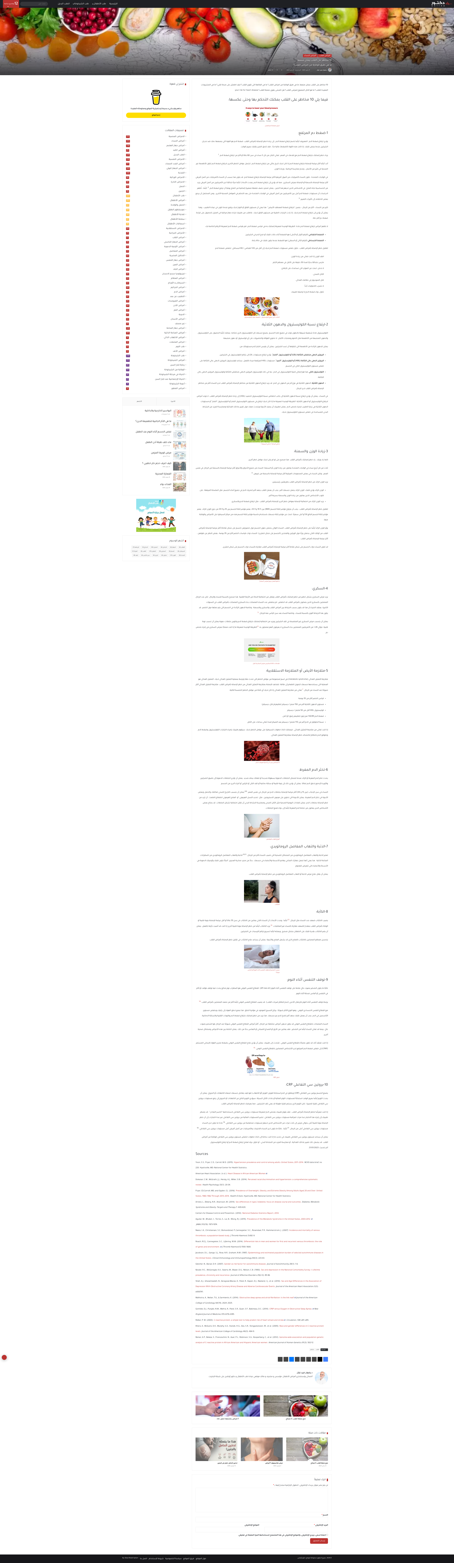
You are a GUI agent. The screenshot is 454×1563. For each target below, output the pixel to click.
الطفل (152, 551)
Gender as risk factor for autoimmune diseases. (245, 1264)
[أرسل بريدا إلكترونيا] (314, 70)
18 (198, 1128)
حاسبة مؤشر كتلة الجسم (248, 515)
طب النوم (180, 347)
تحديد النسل (252, 798)
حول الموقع (201, 1559)
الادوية (182, 315)
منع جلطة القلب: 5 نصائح (319, 1463)
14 (200, 1001)
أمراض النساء (310, 56)
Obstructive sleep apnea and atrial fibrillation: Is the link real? (267, 1298)
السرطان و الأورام (176, 283)
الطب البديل (64, 4)
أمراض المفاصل (177, 251)
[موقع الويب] (311, 1380)
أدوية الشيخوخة (177, 384)
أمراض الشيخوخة (176, 360)
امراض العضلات (177, 342)
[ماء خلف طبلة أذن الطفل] (179, 445)
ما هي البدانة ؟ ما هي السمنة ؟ (270, 444)
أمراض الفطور (178, 388)
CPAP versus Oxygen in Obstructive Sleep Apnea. (291, 1309)
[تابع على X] (315, 70)
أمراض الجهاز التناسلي (174, 242)
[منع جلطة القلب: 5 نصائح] (307, 1449)
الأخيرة (173, 401)
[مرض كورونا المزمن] (179, 455)
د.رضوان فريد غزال (322, 70)
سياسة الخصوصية (173, 1559)
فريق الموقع (188, 1559)
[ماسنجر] (291, 1359)
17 (288, 1128)
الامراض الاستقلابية (175, 228)
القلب (317, 1349)
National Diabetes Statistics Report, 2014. (260, 1213)
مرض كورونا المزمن (161, 453)
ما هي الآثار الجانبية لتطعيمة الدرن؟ (153, 421)
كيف (135, 555)
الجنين (182, 191)
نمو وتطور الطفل (176, 210)
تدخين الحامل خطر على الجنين (227, 1463)
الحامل (164, 547)
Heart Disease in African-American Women (247, 1174)
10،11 (244, 855)
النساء (182, 555)
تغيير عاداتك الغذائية (235, 407)
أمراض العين (179, 265)
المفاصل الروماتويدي (302, 855)
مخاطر (312, 1349)
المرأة (134, 551)
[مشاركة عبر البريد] (286, 1359)
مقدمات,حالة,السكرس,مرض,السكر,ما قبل (266, 663)
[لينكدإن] (302, 1380)
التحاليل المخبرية (177, 256)
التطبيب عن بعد (177, 297)
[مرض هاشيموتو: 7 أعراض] (262, 1449)
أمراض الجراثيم (178, 287)
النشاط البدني (250, 803)
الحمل (182, 187)
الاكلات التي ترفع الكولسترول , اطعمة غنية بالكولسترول (261, 317)
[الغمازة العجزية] (179, 476)
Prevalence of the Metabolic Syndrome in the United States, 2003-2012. (279, 1219)
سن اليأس (145, 555)
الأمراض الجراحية (177, 233)
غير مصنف (180, 324)
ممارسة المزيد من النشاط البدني (275, 1142)
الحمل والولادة (178, 205)
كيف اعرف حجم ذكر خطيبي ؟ (156, 463)
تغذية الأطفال (178, 214)
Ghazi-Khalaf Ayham (131, 1558)
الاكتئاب (277, 904)
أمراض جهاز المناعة (176, 328)
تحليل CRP (276, 1077)
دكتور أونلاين (301, 1558)
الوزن (173, 555)
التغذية (181, 173)
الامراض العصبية (177, 137)
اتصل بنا (143, 1559)
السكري (162, 551)
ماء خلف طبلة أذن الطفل (158, 442)
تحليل (164, 555)
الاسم (325, 1515)
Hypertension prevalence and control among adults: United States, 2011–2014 (268, 1162)
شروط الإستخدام (156, 1559)
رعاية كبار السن (177, 365)
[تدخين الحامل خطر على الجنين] (216, 1449)
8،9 (246, 791)
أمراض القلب (317, 13)
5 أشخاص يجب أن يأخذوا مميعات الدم (267, 762)
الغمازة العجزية (163, 474)
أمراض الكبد (179, 150)
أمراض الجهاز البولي (175, 168)
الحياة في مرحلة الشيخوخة (172, 374)
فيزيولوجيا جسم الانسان (173, 274)
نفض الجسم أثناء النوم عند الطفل (153, 432)
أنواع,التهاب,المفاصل (272, 839)
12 (288, 920)
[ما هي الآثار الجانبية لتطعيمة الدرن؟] (179, 424)
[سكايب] (297, 1359)
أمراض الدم (179, 292)
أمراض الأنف (179, 351)
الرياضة (136, 547)
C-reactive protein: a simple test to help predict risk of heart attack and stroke (249, 1320)
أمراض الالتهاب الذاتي (174, 337)
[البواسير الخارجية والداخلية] (179, 413)
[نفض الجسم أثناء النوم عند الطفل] (179, 434)
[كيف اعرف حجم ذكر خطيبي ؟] (179, 466)
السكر (171, 551)
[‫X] (320, 1359)
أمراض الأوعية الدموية (174, 247)
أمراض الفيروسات (176, 301)
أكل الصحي (317, 274)
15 (254, 1048)
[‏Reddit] (308, 1359)
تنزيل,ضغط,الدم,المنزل (272, 126)
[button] (262, 720)
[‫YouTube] (299, 1380)
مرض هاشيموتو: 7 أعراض (274, 1463)
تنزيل (155, 555)
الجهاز (173, 547)
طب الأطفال (100, 4)
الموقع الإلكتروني (251, 1525)
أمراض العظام (178, 278)
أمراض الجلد (179, 269)
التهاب (182, 547)
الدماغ (145, 547)
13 (271, 925)
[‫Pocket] (303, 1359)
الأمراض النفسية (177, 159)
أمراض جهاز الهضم (176, 146)
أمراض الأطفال (177, 200)
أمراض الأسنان (178, 319)
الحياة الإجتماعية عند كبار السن (170, 379)
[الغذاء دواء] (179, 487)
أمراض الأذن (179, 306)
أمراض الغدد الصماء (175, 164)
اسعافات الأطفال (176, 224)
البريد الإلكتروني (321, 1525)
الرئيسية (113, 4)
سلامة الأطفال (177, 219)
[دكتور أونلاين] (441, 4)
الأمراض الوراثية (177, 177)
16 (224, 1122)
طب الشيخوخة (81, 4)
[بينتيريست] (314, 1359)
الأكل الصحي (270, 803)
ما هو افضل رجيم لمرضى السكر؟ (269, 581)
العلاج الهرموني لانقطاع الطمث (222, 798)
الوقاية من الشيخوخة (174, 370)
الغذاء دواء (165, 484)
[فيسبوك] (325, 1359)
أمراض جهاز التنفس (175, 260)
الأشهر (139, 401)
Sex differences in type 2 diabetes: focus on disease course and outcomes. (268, 1202)
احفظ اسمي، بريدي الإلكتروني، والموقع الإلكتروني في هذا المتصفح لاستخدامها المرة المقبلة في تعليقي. (282, 1535)
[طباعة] (280, 1359)
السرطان (181, 551)
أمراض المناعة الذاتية (174, 333)
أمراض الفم (179, 310)
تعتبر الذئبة (323, 855)
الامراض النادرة (178, 182)
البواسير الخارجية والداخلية (158, 411)
